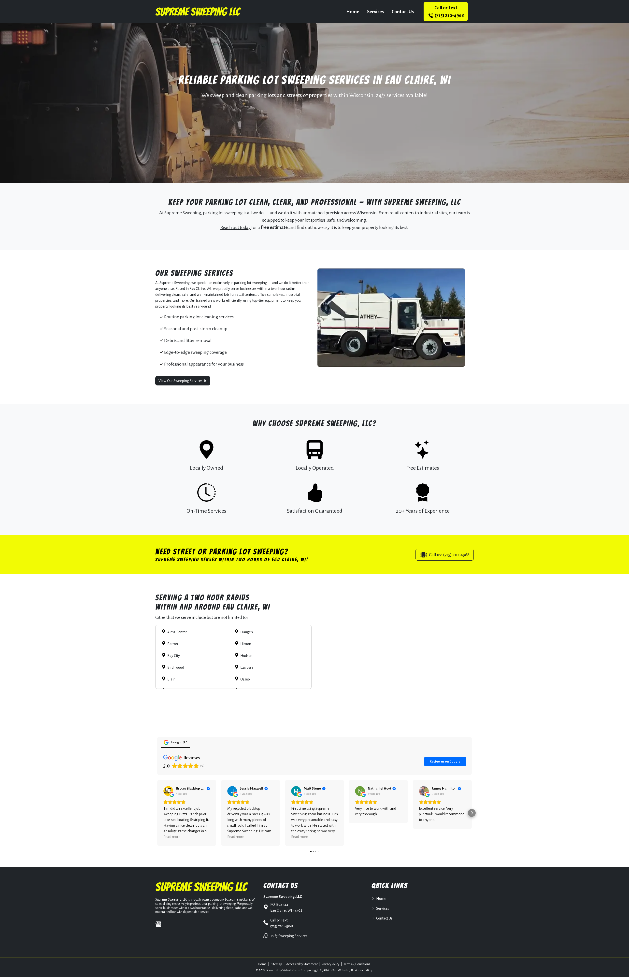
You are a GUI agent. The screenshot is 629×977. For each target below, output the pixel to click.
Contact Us (403, 11)
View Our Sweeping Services (180, 381)
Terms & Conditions (356, 964)
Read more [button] (171, 837)
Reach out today (235, 227)
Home (352, 11)
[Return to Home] (198, 11)
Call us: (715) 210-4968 (449, 554)
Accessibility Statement (302, 964)
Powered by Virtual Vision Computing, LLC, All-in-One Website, (308, 970)
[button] (157, 813)
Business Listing (361, 970)
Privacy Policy (330, 964)
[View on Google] (168, 791)
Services (375, 11)
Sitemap (276, 964)
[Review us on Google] (158, 924)
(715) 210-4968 (449, 11)
